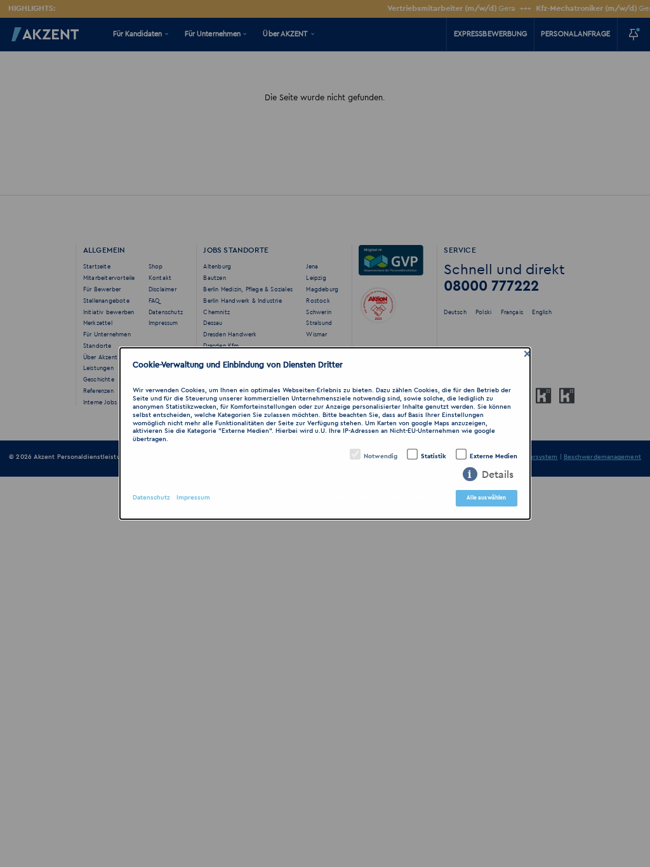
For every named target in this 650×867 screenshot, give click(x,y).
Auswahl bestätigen (417, 498)
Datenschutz (151, 498)
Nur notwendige (346, 498)
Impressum (193, 498)
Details (498, 475)
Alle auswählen (486, 498)
